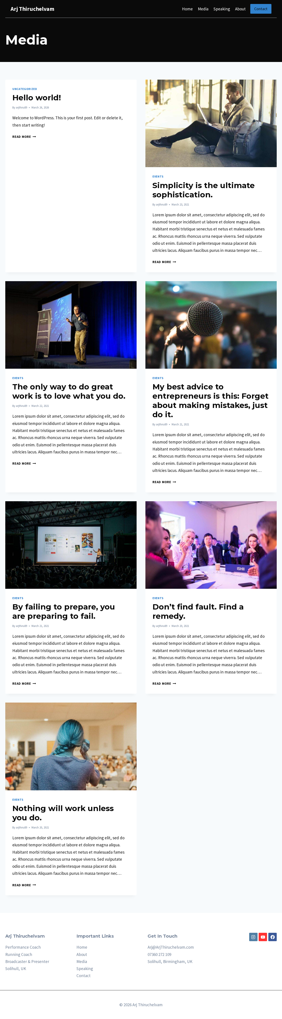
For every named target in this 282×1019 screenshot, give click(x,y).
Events (158, 176)
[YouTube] (263, 937)
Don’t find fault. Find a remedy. (198, 611)
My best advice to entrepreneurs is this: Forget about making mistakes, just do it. (210, 400)
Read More (24, 137)
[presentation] (211, 123)
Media (203, 8)
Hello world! (36, 97)
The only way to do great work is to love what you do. (68, 391)
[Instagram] (253, 937)
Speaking (221, 8)
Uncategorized (24, 89)
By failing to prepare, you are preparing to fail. (63, 611)
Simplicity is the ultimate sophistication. (203, 190)
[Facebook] (272, 937)
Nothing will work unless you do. (63, 813)
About (240, 8)
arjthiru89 (21, 107)
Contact (260, 8)
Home (187, 8)
